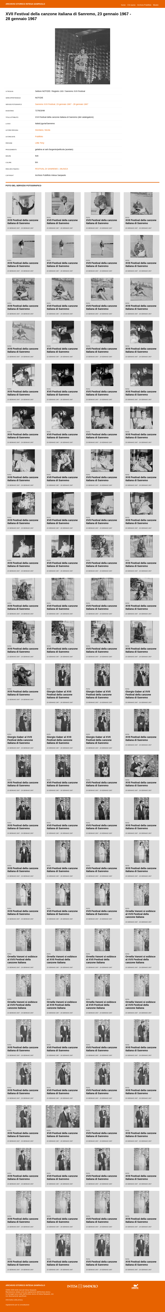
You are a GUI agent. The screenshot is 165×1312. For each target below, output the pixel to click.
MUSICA (64, 169)
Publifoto (39, 136)
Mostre (155, 5)
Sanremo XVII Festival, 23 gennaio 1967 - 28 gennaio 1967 (61, 104)
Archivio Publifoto (144, 5)
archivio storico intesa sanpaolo (25, 4)
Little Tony (39, 143)
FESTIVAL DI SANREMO (46, 169)
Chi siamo (131, 5)
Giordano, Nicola (42, 130)
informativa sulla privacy (14, 1300)
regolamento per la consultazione (17, 1305)
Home (123, 5)
